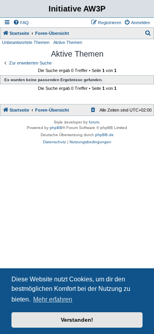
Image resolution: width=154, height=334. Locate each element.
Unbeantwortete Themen (25, 42)
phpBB (56, 127)
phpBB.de (104, 135)
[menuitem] (21, 22)
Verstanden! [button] (77, 320)
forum (94, 122)
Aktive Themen (67, 42)
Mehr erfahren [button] (52, 299)
